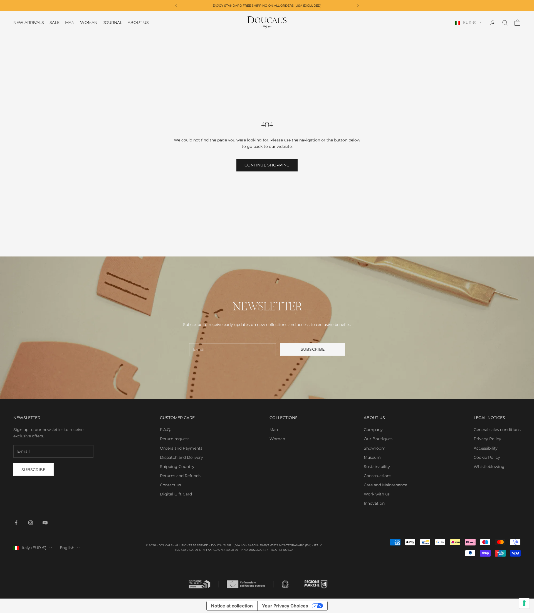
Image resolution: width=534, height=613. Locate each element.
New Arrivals (28, 22)
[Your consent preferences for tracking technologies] (524, 603)
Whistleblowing (489, 466)
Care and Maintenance (385, 484)
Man (70, 22)
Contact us (170, 484)
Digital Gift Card (176, 494)
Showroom (374, 448)
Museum (372, 457)
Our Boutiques (378, 438)
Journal (112, 22)
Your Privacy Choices (285, 606)
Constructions (377, 475)
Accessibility (486, 448)
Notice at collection (232, 606)
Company (373, 429)
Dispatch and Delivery (181, 457)
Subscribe (313, 349)
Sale (55, 22)
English (67, 547)
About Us (138, 22)
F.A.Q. (165, 429)
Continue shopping (267, 165)
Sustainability (377, 466)
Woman (88, 22)
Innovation (374, 503)
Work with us (377, 494)
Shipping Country (177, 466)
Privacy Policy (487, 438)
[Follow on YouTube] (45, 522)
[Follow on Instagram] (30, 522)
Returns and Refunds (180, 475)
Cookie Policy (487, 457)
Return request (174, 438)
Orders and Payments (181, 448)
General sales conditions (497, 429)
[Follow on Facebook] (16, 522)
